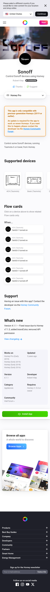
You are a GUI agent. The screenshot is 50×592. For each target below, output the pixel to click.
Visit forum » (9, 401)
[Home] (25, 22)
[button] (18, 14)
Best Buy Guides (9, 532)
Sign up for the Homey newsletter (25, 567)
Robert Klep (32, 378)
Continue (41, 14)
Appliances (8, 388)
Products (6, 528)
